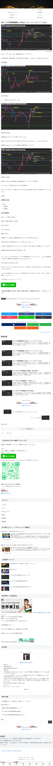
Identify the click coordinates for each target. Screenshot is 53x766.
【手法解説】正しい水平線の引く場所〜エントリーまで (15, 701)
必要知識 (3, 518)
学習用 (3, 515)
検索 (2, 719)
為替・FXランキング (26, 307)
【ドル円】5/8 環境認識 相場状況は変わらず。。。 (14, 714)
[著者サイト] (14, 324)
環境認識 (4, 298)
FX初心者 (12, 298)
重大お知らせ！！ (6, 704)
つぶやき (3, 504)
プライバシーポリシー (7, 750)
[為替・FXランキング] (33, 305)
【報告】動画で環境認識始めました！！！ (12, 708)
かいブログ (18, 298)
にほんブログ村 (26, 305)
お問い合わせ (17, 750)
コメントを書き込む (26, 429)
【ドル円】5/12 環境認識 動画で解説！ (11, 711)
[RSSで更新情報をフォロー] (26, 327)
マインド (3, 508)
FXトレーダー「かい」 (26, 662)
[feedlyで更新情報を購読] (39, 324)
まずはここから (5, 511)
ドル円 (38, 298)
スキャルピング (25, 298)
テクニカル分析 (32, 298)
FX (8, 298)
